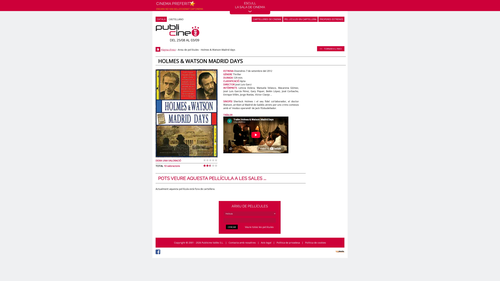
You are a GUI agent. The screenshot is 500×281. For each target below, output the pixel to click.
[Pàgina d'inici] (177, 31)
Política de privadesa (288, 242)
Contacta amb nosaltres (242, 242)
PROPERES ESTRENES (331, 19)
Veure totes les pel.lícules (259, 227)
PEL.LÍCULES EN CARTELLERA (300, 19)
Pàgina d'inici (168, 49)
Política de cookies (315, 242)
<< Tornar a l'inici (331, 48)
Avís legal (266, 242)
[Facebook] (159, 255)
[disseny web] (340, 252)
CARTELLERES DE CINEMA (267, 19)
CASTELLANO (176, 19)
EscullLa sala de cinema (250, 5)
